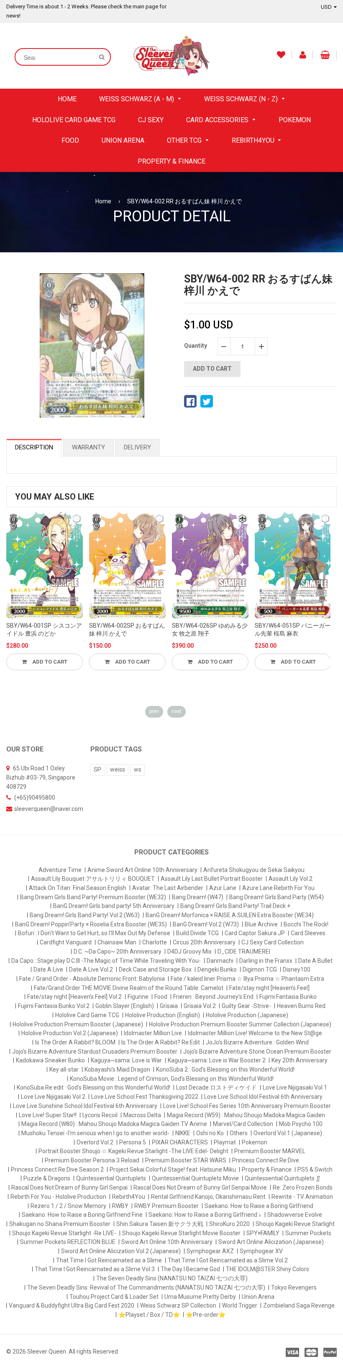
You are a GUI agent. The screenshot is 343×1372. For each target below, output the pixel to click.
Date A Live (48, 969)
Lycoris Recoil (100, 1115)
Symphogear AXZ (210, 1251)
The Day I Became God (190, 1269)
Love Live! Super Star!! (48, 1115)
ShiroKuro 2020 (229, 1224)
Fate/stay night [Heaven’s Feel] (269, 988)
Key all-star (64, 1069)
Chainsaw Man (116, 942)
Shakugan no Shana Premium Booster (59, 1224)
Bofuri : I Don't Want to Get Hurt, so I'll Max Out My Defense (94, 933)
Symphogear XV (261, 1251)
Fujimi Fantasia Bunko (288, 996)
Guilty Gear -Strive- (246, 1006)
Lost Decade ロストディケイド (216, 1087)
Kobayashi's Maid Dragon (117, 1069)
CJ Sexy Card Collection (272, 942)
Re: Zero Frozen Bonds (303, 1187)
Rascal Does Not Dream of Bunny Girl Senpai (69, 1187)
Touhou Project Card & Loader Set (114, 1296)
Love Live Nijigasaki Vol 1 (295, 1087)
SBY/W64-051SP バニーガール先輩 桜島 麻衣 (292, 629)
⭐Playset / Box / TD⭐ (149, 1314)
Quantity (195, 345)
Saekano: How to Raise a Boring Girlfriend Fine (82, 1214)
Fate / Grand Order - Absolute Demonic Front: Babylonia (92, 978)
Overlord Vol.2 (95, 1142)
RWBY (120, 1206)
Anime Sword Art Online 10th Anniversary (142, 870)
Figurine (138, 996)
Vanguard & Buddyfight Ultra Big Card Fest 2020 (71, 1305)
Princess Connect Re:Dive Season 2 (57, 1169)
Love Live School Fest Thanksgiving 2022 (144, 1096)
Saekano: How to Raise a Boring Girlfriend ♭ (204, 1214)
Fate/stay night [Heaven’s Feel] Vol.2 (74, 996)
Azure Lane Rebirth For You (278, 888)
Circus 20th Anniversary (204, 942)
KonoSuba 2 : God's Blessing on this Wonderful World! (225, 1069)
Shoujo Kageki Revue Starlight (295, 1224)
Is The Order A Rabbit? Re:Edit (160, 1042)
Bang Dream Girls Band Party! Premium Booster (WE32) (93, 897)
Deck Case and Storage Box (155, 969)
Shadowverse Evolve (294, 1214)
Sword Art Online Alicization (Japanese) (271, 1242)
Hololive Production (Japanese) (247, 1015)
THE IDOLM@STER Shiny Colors (267, 1269)
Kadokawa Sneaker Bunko (50, 1060)
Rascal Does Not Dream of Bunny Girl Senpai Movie (200, 1187)
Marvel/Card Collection (243, 1124)
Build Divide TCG (197, 933)
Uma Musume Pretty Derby (200, 1296)
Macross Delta (142, 1115)
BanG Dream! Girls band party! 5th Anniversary (113, 906)
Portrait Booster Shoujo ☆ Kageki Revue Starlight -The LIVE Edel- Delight (133, 1151)
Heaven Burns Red (301, 1006)
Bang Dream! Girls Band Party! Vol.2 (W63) (85, 915)
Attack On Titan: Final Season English (77, 888)
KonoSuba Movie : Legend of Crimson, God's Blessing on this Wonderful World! (172, 1078)
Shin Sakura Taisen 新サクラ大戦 (159, 1224)
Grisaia (169, 1006)
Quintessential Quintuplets (111, 1178)
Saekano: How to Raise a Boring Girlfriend (259, 1206)
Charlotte (154, 942)
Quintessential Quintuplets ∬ (282, 1178)
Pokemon (254, 1142)
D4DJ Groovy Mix (189, 951)
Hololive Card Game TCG (87, 1015)
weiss (117, 769)
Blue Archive (261, 924)
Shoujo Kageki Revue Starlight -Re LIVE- (64, 1233)
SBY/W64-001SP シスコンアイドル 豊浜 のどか (44, 629)
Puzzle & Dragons (46, 1178)
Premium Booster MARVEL (269, 1151)
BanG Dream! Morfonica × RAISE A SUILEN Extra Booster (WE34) (230, 915)
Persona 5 (132, 1142)
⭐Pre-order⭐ (205, 1314)
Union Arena (258, 1296)
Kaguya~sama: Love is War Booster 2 (217, 1060)
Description (34, 447)
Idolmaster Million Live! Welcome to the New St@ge (255, 1033)
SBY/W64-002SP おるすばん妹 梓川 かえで (127, 629)
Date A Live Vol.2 (91, 969)
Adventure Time (60, 870)
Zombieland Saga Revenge (299, 1305)
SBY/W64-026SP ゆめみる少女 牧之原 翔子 (210, 629)
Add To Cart (49, 662)
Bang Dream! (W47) (197, 897)
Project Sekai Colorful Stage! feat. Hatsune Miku (173, 1169)
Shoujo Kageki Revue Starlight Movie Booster (181, 1233)
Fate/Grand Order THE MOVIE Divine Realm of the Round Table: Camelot (128, 988)
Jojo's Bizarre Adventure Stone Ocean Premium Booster (257, 1051)
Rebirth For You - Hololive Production (58, 1196)
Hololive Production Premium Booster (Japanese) (78, 1024)
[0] (190, 401)
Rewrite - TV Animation (302, 1196)
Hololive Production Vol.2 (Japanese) (69, 1033)
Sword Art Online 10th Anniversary (166, 1242)
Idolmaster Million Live (153, 1033)
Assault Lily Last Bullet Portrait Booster (212, 878)
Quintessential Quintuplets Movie (195, 1178)
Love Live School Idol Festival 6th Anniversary (263, 1096)
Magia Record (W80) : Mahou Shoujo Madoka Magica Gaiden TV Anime (114, 1124)
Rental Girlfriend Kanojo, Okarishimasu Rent (208, 1196)
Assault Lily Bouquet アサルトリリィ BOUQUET (93, 878)
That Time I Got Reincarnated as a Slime (109, 1260)
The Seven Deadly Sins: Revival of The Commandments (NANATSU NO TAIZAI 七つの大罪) (146, 1287)
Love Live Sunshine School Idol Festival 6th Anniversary (85, 1106)
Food (160, 996)
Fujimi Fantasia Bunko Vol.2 (54, 1006)
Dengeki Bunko (217, 969)
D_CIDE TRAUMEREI (244, 951)
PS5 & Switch (315, 1169)
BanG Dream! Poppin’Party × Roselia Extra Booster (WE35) (91, 924)
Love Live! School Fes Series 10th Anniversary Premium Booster (247, 1106)
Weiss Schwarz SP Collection (178, 1305)
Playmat (225, 1142)
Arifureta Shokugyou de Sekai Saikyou (254, 870)
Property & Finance (267, 1169)
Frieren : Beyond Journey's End (213, 996)
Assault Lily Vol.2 (290, 878)
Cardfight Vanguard (66, 942)
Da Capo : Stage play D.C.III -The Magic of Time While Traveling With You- (106, 960)
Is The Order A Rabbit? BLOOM (75, 1042)
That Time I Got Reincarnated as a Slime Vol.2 (228, 1260)
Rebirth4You (128, 1196)
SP (97, 769)
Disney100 (296, 969)
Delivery (137, 447)
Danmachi (220, 960)
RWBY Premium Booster (166, 1206)
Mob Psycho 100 (301, 1124)
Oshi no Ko (210, 1133)
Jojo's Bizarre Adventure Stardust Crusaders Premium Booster (94, 1051)
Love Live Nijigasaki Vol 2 (53, 1096)
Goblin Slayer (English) (124, 1006)
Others (239, 1133)
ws (137, 769)
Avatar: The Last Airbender (167, 888)
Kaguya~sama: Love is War (126, 1060)
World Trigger (239, 1305)
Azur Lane (222, 888)
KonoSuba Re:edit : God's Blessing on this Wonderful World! (93, 1087)
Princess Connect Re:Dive (265, 1160)
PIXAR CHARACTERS (180, 1142)
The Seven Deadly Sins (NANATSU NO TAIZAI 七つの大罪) (172, 1278)
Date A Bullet (315, 960)
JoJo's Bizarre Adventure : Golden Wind (257, 1042)
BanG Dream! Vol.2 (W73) (206, 924)
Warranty (88, 447)
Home (103, 201)
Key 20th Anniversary (299, 1060)
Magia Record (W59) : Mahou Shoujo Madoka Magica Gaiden (246, 1115)
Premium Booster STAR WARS (185, 1160)
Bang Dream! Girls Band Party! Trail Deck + (235, 906)
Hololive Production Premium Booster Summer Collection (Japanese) (240, 1024)
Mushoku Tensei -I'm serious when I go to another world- (95, 1133)
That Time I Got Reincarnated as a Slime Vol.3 (95, 1269)
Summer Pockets (308, 1233)
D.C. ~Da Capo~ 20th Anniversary (117, 951)
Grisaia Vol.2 (200, 1006)
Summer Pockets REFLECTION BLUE (67, 1242)
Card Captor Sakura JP (255, 933)
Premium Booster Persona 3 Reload (92, 1160)
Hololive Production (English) (162, 1015)
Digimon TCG (260, 969)
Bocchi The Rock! (306, 924)
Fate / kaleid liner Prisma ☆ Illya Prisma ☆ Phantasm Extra (247, 978)
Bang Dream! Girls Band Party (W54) (276, 897)
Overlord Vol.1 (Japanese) (287, 1133)
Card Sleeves (308, 933)
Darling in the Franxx (265, 960)
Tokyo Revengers (294, 1287)
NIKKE (182, 1133)
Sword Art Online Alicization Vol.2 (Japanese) (121, 1251)
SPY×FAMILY (262, 1233)
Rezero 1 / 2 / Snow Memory (68, 1206)
